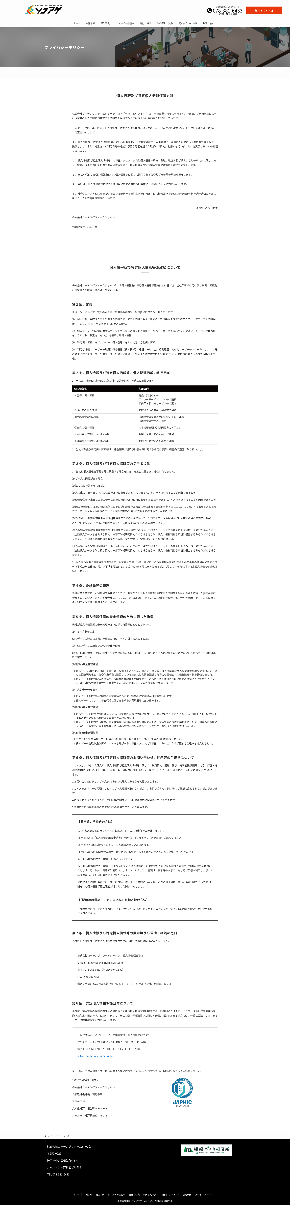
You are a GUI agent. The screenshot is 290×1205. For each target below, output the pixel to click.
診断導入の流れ (150, 1194)
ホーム (77, 1194)
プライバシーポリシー (206, 1194)
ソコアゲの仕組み (116, 1194)
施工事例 (100, 1194)
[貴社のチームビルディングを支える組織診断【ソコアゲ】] (43, 9)
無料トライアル (264, 10)
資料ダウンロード (170, 1194)
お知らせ (87, 1194)
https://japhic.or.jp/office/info (95, 1056)
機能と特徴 (134, 1194)
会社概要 (187, 1194)
